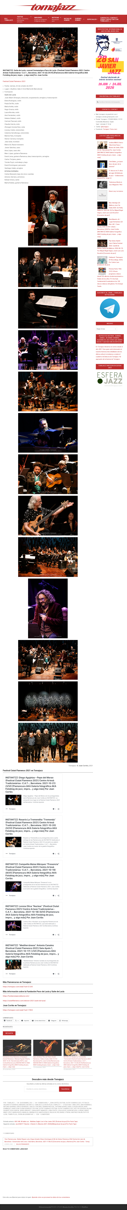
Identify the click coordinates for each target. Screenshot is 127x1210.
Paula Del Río (54, 1112)
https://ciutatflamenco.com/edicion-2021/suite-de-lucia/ (24, 1001)
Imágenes (22, 1105)
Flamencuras (43, 1103)
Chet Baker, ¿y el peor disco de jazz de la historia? (116, 164)
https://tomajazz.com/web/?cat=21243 (18, 987)
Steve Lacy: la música (116, 191)
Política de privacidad (45, 1207)
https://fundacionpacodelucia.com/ (16, 996)
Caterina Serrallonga (63, 1106)
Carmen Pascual (48, 1106)
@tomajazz (105, 127)
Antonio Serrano (9, 1106)
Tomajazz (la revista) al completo (47, 1105)
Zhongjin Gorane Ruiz (25, 1114)
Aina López (76, 1105)
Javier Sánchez (25, 1110)
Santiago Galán (77, 1112)
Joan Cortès (52, 1110)
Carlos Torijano (35, 1106)
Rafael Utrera (65, 1112)
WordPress (85, 1207)
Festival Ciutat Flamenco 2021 (14, 81)
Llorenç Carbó (83, 1110)
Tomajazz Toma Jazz (110, 129)
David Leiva (15, 1108)
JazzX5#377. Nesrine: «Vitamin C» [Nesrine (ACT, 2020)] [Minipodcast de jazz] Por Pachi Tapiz (45, 1124)
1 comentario (45, 1114)
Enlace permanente (22, 1144)
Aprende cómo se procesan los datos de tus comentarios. (51, 1197)
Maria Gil (25, 1112)
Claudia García (77, 1106)
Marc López (7, 1112)
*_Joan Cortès (53, 1103)
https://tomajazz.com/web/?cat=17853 (18, 1010)
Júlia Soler (62, 1110)
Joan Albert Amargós (39, 1110)
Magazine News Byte (68, 1207)
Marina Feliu (33, 1112)
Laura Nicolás (72, 1110)
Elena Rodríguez (26, 1108)
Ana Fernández (86, 1105)
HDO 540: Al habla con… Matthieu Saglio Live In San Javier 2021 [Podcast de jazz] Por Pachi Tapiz (46, 1121)
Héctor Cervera (80, 1108)
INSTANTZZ (30, 1105)
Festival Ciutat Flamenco (42, 1108)
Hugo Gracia (14, 1110)
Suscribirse (65, 1089)
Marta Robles (44, 1112)
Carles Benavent (22, 1106)
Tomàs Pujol (12, 1114)
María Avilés (17, 1112)
